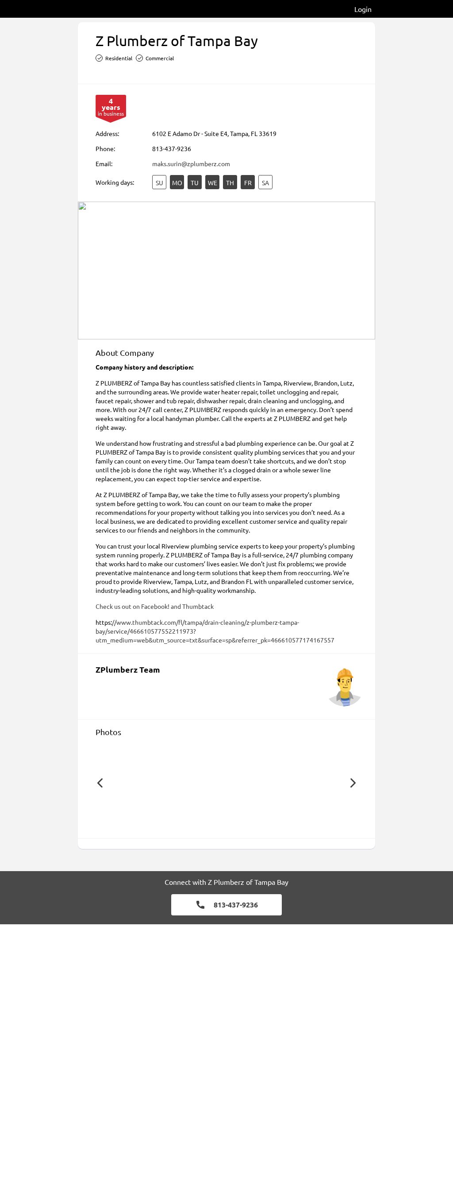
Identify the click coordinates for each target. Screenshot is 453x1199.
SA (265, 183)
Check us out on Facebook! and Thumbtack (155, 606)
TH (230, 183)
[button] (100, 783)
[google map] (226, 270)
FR (248, 183)
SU (159, 183)
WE (212, 183)
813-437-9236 (171, 148)
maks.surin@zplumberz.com (191, 163)
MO (177, 183)
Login (363, 8)
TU (195, 183)
